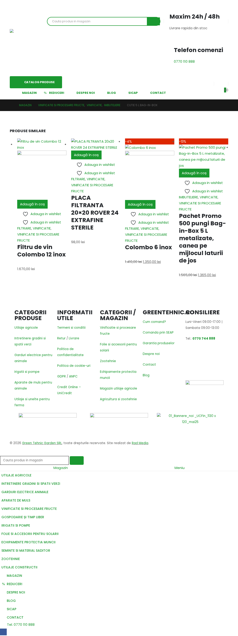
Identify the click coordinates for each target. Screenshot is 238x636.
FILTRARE (24, 228)
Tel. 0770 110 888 (20, 624)
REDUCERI (56, 93)
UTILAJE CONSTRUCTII (19, 567)
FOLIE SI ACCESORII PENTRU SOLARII (30, 533)
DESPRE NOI (85, 93)
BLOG (111, 93)
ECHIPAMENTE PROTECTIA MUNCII (28, 542)
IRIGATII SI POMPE (15, 525)
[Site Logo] (26, 38)
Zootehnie (108, 361)
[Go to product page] (41, 169)
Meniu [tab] (180, 467)
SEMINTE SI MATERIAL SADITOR (25, 550)
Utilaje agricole (26, 327)
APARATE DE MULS (15, 500)
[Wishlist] (221, 84)
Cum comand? (154, 322)
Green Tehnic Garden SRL (42, 443)
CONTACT (158, 93)
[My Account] (206, 84)
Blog (146, 375)
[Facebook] (3, 632)
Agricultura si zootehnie (118, 399)
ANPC (73, 376)
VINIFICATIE (42, 228)
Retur (61, 338)
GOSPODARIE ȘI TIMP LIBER (22, 517)
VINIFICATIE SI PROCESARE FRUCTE (29, 508)
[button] (3, 452)
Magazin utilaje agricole (118, 388)
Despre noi (151, 354)
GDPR (61, 376)
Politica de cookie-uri (73, 366)
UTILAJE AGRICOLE (16, 475)
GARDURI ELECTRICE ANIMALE (24, 492)
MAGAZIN (29, 93)
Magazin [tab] (60, 467)
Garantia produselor (159, 343)
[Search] (153, 21)
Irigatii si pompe (27, 372)
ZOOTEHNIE (10, 559)
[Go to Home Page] (11, 105)
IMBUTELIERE (188, 197)
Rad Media (140, 443)
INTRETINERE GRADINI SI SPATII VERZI (30, 483)
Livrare (74, 338)
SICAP (133, 93)
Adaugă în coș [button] (32, 204)
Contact (149, 364)
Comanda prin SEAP (158, 332)
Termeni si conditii (71, 327)
